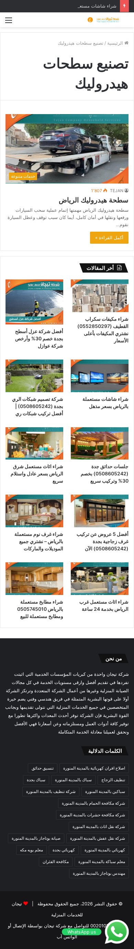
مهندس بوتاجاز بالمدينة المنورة (99, 873)
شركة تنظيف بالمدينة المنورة (51, 791)
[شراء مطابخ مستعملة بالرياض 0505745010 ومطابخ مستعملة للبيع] (34, 578)
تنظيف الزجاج (113, 779)
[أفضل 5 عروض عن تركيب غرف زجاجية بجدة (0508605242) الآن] (100, 511)
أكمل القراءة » (109, 237)
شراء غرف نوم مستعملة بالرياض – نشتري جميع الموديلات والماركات (38, 541)
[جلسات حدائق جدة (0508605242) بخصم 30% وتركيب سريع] (100, 443)
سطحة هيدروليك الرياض (94, 200)
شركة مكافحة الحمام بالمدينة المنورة (93, 803)
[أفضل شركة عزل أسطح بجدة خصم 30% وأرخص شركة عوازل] (34, 301)
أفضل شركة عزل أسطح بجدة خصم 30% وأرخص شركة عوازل (39, 338)
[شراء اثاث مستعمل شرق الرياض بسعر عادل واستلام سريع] (34, 443)
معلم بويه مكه (31, 849)
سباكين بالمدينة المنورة (105, 791)
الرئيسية (115, 43)
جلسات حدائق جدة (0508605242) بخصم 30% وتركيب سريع (105, 473)
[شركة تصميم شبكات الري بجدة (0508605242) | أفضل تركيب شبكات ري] (34, 376)
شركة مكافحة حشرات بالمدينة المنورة (92, 814)
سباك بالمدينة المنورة (73, 779)
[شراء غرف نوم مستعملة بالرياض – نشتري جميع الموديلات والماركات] (34, 511)
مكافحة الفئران (56, 861)
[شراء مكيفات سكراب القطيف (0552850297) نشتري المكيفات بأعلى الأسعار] (100, 295)
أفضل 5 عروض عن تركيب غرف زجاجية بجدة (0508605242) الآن (103, 541)
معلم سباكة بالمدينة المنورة (101, 861)
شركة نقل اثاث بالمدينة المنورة (98, 826)
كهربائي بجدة (64, 849)
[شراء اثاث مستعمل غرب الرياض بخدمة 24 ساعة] (100, 578)
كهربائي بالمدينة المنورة (105, 849)
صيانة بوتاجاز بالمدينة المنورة (36, 838)
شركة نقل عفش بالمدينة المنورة (97, 838)
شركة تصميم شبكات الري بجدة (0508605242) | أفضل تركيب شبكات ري (37, 406)
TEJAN (116, 190)
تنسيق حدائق (43, 768)
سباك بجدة (36, 779)
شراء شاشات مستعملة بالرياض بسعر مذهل (75, 6)
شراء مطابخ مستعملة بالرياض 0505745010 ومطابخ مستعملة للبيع (40, 609)
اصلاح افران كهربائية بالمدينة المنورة (94, 768)
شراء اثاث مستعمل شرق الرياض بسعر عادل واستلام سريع (37, 473)
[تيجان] (101, 19)
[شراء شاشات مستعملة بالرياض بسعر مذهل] (100, 376)
